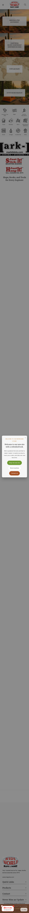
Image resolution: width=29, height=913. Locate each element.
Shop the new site (14, 463)
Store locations (14, 468)
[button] (8, 908)
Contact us (14, 473)
